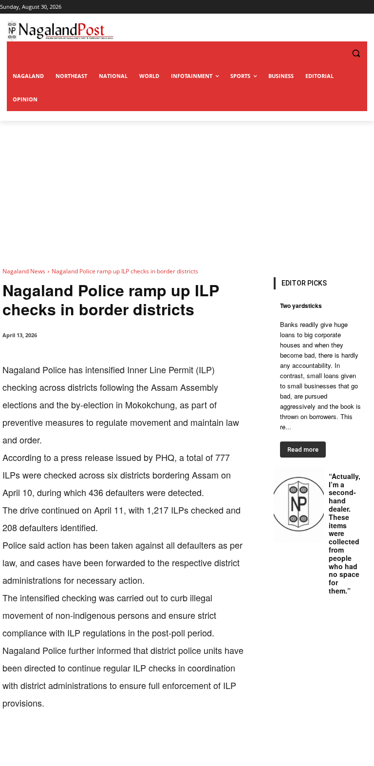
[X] (92, 741)
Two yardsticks (301, 305)
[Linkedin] (137, 741)
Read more (302, 449)
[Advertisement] (187, 194)
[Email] (159, 741)
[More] (204, 741)
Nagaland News (23, 271)
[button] (336, 53)
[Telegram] (181, 741)
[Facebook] (69, 741)
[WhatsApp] (114, 741)
